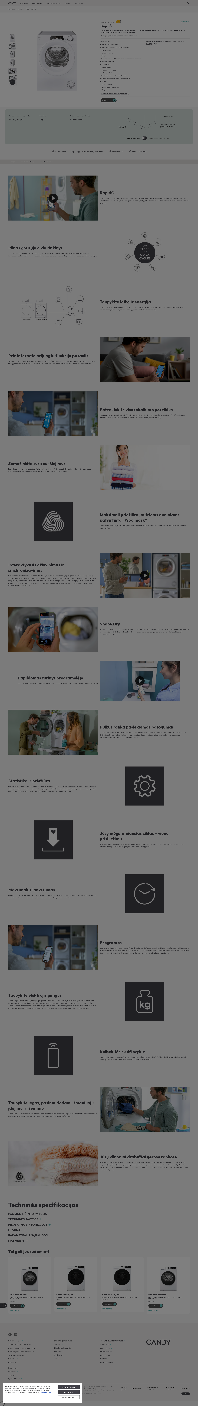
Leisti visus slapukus (68, 1387)
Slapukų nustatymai (68, 1397)
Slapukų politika (45, 1392)
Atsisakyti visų (68, 1392)
